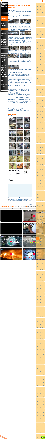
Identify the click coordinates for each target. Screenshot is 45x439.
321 (38, 144)
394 (43, 75)
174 (38, 280)
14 (40, 426)
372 (38, 98)
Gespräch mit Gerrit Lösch (3, 35)
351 (38, 117)
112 (43, 335)
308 (40, 156)
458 (40, 17)
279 (38, 183)
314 (40, 150)
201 (38, 255)
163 (43, 288)
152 (40, 299)
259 (43, 200)
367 (43, 100)
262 (43, 197)
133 (43, 316)
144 (38, 307)
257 (40, 202)
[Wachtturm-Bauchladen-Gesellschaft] (11, 20)
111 (37, 338)
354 (38, 114)
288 (38, 175)
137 (40, 313)
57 (37, 387)
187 (43, 266)
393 (38, 78)
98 (40, 349)
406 (43, 64)
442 (43, 31)
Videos (2, 15)
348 (38, 120)
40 (43, 401)
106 (43, 341)
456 (38, 20)
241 (43, 216)
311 (40, 153)
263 (40, 197)
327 (38, 139)
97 (43, 349)
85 (43, 360)
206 (40, 249)
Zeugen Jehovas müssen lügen (3, 47)
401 (40, 70)
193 (43, 260)
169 (43, 283)
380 (40, 89)
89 (40, 357)
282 (38, 180)
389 (40, 81)
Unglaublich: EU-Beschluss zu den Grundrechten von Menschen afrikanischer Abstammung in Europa (25, 208)
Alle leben (2, 89)
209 (40, 247)
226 (43, 230)
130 (43, 318)
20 (40, 421)
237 (38, 222)
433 (43, 40)
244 (43, 214)
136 (43, 313)
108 (38, 341)
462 (38, 15)
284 (40, 178)
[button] (22, 1)
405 (38, 67)
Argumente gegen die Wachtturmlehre (4, 25)
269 (40, 191)
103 (43, 343)
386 (40, 84)
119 (40, 329)
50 (40, 393)
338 (40, 128)
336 (38, 131)
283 (43, 178)
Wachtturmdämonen (4, 10)
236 (40, 222)
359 (40, 109)
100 (43, 346)
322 (43, 142)
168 (38, 285)
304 (43, 158)
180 (38, 274)
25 (43, 415)
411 (38, 62)
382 (43, 86)
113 (40, 335)
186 (38, 269)
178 (43, 274)
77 (40, 368)
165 (38, 288)
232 (43, 225)
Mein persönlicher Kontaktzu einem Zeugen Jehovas (3, 61)
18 (37, 423)
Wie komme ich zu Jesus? (3, 68)
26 (40, 415)
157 (43, 294)
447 (38, 28)
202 (43, 252)
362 (40, 106)
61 (43, 382)
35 (40, 407)
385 (43, 84)
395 (40, 75)
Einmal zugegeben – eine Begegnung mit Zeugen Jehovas (4, 45)
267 (38, 194)
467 (40, 9)
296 (40, 167)
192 (38, 263)
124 (43, 324)
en (43, 1)
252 (38, 208)
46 (43, 396)
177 (38, 277)
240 (38, 219)
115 (43, 332)
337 (43, 128)
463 (43, 12)
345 (38, 122)
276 (38, 186)
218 (40, 238)
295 (43, 167)
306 (38, 158)
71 (40, 374)
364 (43, 103)
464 (40, 12)
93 (37, 354)
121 (43, 327)
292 (43, 169)
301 (43, 161)
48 (37, 396)
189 (38, 266)
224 (40, 233)
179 (40, 274)
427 (43, 45)
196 (43, 258)
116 (40, 332)
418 (43, 53)
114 (38, 335)
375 (38, 95)
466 (43, 9)
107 (40, 341)
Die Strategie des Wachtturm (3, 66)
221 (40, 236)
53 (40, 390)
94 (43, 352)
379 (43, 89)
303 (38, 161)
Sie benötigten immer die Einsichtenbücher (4, 57)
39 (37, 404)
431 (40, 42)
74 (40, 371)
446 (40, 28)
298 (43, 164)
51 (37, 393)
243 (38, 216)
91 (43, 354)
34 (43, 407)
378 (38, 92)
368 (40, 100)
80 (40, 365)
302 (40, 161)
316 (43, 147)
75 (37, 371)
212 (40, 244)
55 (43, 387)
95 (40, 352)
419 (40, 53)
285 (38, 178)
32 (40, 410)
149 (40, 302)
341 (40, 125)
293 (40, 169)
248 (40, 211)
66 (37, 379)
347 (40, 120)
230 (40, 227)
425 (40, 48)
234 (38, 225)
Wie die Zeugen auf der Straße (4, 6)
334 (43, 131)
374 (40, 95)
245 (40, 214)
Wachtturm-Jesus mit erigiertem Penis (5, 208)
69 (37, 376)
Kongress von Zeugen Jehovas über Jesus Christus (4, 77)
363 (38, 106)
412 (43, 59)
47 (40, 396)
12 (37, 429)
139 (43, 310)
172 (43, 280)
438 (38, 37)
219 (38, 238)
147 (38, 305)
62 (40, 382)
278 (40, 183)
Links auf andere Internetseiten (22, 206)
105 (38, 343)
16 (43, 423)
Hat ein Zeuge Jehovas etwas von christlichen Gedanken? (4, 52)
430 (43, 42)
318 (38, 147)
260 (40, 200)
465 (38, 12)
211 (43, 244)
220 (43, 236)
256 (43, 202)
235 (43, 222)
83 (40, 363)
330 (38, 136)
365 (40, 103)
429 (38, 45)
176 (40, 277)
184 (43, 269)
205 (43, 249)
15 (37, 426)
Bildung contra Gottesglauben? (3, 86)
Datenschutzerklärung (30, 206)
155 (40, 296)
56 (40, 387)
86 (40, 360)
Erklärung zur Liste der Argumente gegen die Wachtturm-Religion (4, 22)
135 (38, 316)
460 (43, 15)
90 (37, 357)
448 (43, 26)
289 (43, 172)
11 (40, 429)
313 (43, 150)
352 (43, 114)
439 (43, 34)
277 (43, 183)
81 (37, 365)
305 (40, 158)
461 (40, 15)
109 (43, 338)
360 (38, 109)
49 (43, 393)
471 (38, 6)
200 (40, 255)
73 (43, 371)
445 (43, 28)
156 (38, 296)
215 (40, 241)
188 (40, 266)
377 (40, 92)
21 (37, 421)
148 (43, 302)
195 (38, 260)
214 (43, 241)
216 (38, 241)
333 (38, 133)
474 (38, 4)
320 (40, 144)
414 (38, 59)
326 (40, 139)
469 (43, 6)
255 (38, 205)
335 (40, 131)
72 (37, 374)
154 (43, 296)
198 (38, 258)
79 (43, 365)
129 (38, 321)
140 (40, 310)
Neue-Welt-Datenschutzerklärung (16, 199)
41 (40, 401)
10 (43, 429)
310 (43, 153)
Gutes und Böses (3, 79)
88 (43, 357)
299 (40, 164)
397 (43, 73)
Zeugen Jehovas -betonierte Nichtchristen (3, 70)
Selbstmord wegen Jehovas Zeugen (3, 33)
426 (38, 48)
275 (40, 186)
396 (38, 75)
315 (38, 150)
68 (40, 376)
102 (38, 346)
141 (38, 310)
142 (43, 307)
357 (38, 111)
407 (40, 64)
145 (43, 305)
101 (40, 346)
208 (43, 247)
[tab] (22, 0)
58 (43, 385)
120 (38, 329)
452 (40, 23)
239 (40, 219)
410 (40, 62)
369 (38, 100)
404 (40, 67)
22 (43, 418)
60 (37, 385)
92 (40, 354)
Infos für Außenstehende (3, 11)
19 (43, 421)
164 (40, 288)
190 (43, 263)
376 (43, 92)
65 (40, 379)
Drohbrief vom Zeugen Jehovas (4, 49)
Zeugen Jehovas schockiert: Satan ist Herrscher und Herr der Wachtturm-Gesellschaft (4, 18)
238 (43, 219)
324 (38, 142)
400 (43, 70)
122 (40, 327)
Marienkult (2, 80)
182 (40, 272)
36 (37, 407)
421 (43, 51)
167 (40, 285)
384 (38, 86)
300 (38, 164)
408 (38, 64)
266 (40, 194)
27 (37, 415)
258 (38, 202)
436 (43, 37)
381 (38, 89)
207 (38, 249)
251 (40, 208)
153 (38, 299)
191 (40, 263)
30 (37, 412)
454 (43, 20)
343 (43, 122)
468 (38, 9)
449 (40, 26)
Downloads (16, 206)
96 (37, 352)
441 (38, 34)
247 (43, 211)
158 (40, 294)
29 (40, 412)
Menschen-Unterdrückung (3, 14)
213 (38, 244)
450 (38, 26)
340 (43, 125)
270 (38, 191)
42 (37, 401)
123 (38, 327)
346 (43, 120)
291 (38, 172)
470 (40, 6)
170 (40, 283)
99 (37, 349)
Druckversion (12, 206)
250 (43, 208)
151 (43, 299)
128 (40, 321)
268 (43, 191)
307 (43, 156)
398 (40, 73)
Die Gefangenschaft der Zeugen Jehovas (4, 72)
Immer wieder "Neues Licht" (4, 5)
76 (43, 368)
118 (43, 329)
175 (43, 277)
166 (43, 285)
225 (38, 233)
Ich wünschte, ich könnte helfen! (3, 55)
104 (40, 343)
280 (43, 180)
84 (37, 363)
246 (38, 214)
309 (38, 156)
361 (43, 106)
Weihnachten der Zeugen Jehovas (3, 75)
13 (43, 426)
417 (38, 56)
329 (40, 136)
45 (37, 399)
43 (43, 399)
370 (43, 98)
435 (38, 40)
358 (43, 109)
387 (38, 84)
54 (37, 390)
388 (43, 81)
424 (43, 48)
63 (37, 382)
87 (37, 360)
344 (40, 122)
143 (40, 307)
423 (38, 51)
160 (43, 291)
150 (38, 302)
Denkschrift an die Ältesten (3, 37)
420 (38, 53)
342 (38, 125)
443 (40, 31)
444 (38, 31)
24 (37, 418)
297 (38, 167)
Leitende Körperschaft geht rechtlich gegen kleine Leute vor (4, 42)
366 (38, 103)
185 (40, 269)
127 (43, 321)
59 (40, 385)
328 (43, 136)
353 (40, 114)
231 (38, 227)
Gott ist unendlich (3, 59)
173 (40, 280)
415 (43, 56)
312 (38, 153)
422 (40, 51)
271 (43, 189)
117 (38, 332)
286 (43, 175)
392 (40, 78)
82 (43, 363)
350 (40, 117)
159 (38, 294)
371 (40, 98)
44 (40, 399)
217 (43, 238)
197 (40, 258)
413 (40, 59)
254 (40, 205)
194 (40, 260)
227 (40, 230)
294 (38, 169)
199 (43, 255)
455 (40, 20)
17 (40, 423)
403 (43, 67)
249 (38, 211)
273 (38, 189)
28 (43, 412)
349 (43, 117)
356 (40, 111)
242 (40, 216)
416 (40, 56)
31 (43, 410)
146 (40, 305)
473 (40, 4)
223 (43, 233)
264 (38, 197)
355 (43, 111)
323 (40, 142)
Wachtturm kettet (3, 9)
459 (38, 17)
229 (43, 227)
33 (37, 410)
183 (38, 272)
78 (37, 368)
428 (40, 45)
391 (43, 78)
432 (38, 42)
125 (40, 324)
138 (38, 313)
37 (43, 404)
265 (43, 194)
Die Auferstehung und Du (4, 88)
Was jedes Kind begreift (4, 3)
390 (38, 81)
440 (40, 34)
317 (40, 147)
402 (38, 70)
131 (40, 318)
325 (43, 139)
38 (40, 404)
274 (43, 186)
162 (38, 291)
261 (38, 200)
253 (43, 205)
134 (40, 316)
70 (43, 374)
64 (43, 379)
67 (43, 376)
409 (43, 62)
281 (40, 180)
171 (38, 283)
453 (38, 23)
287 (40, 175)
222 (38, 236)
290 (40, 172)
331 (43, 133)
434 (40, 40)
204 (38, 252)
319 (43, 144)
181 (43, 272)
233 (40, 225)
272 (40, 189)
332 (40, 133)
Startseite (2, 2)
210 (38, 247)
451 (43, 23)
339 (38, 128)
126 (38, 324)
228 (38, 230)
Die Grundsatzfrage (3, 64)
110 (40, 338)
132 (38, 318)
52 (43, 390)
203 (40, 252)
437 (40, 37)
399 (38, 73)
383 (40, 86)
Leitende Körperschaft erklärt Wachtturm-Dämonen (4, 39)
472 (43, 4)
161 (40, 291)
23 (40, 418)
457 (43, 17)
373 (43, 95)
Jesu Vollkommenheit (4, 84)
